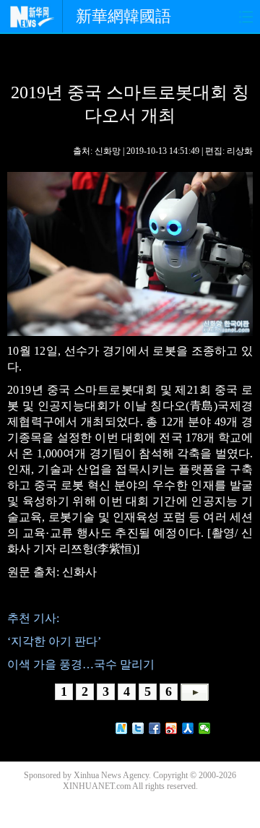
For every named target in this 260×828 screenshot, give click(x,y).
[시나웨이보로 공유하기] (171, 728)
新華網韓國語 (123, 16)
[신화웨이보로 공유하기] (122, 728)
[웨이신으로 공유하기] (205, 728)
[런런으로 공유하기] (188, 728)
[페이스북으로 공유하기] (155, 728)
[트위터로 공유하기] (138, 728)
